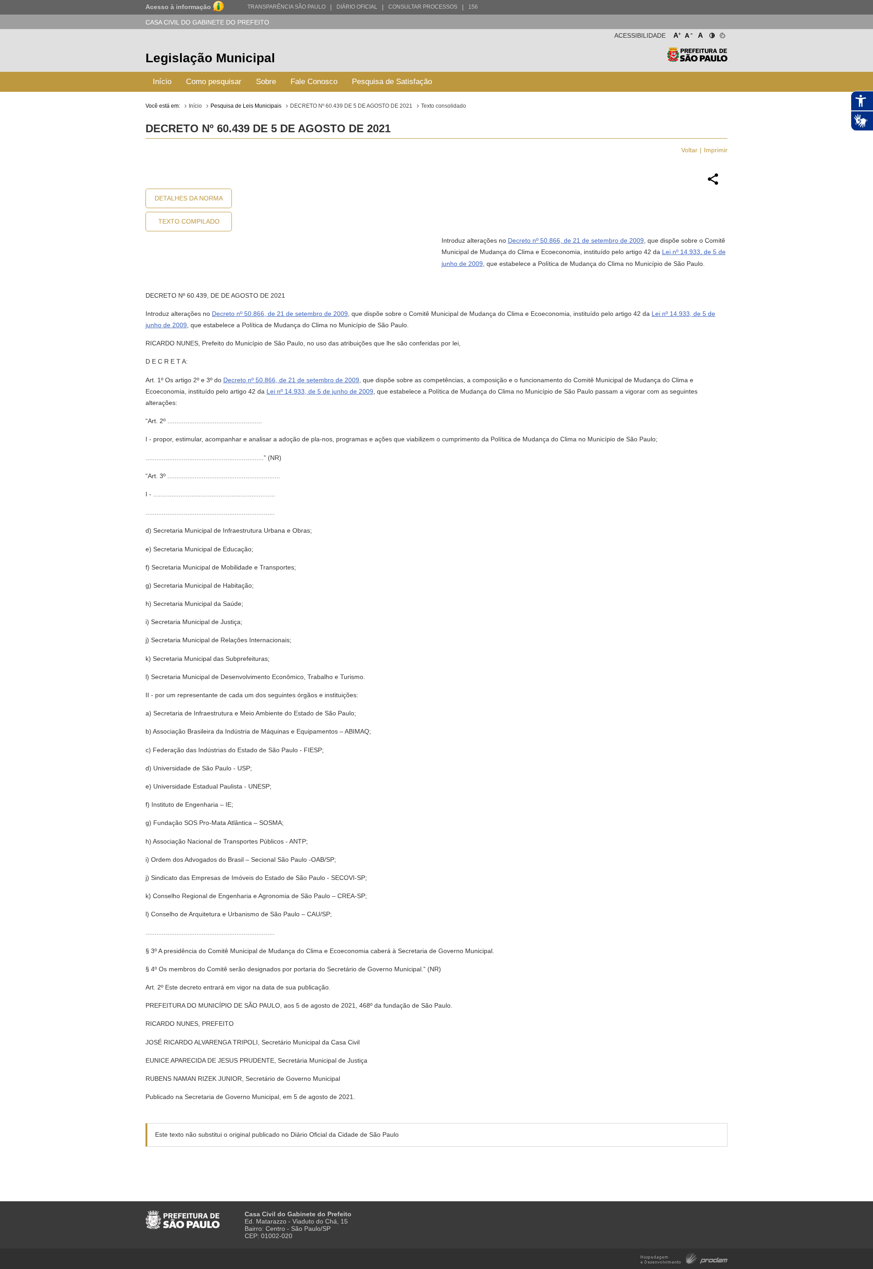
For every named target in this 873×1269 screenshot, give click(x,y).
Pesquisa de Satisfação (392, 81)
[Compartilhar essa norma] (712, 183)
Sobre (266, 81)
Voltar (689, 150)
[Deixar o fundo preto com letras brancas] (711, 33)
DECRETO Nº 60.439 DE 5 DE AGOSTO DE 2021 (351, 106)
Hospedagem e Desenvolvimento (684, 1258)
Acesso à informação (178, 6)
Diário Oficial (356, 7)
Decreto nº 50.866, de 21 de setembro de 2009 (576, 240)
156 (473, 7)
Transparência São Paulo (286, 7)
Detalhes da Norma (189, 198)
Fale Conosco (314, 81)
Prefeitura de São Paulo (697, 59)
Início (162, 81)
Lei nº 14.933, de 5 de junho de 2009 (319, 391)
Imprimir (716, 150)
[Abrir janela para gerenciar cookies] (722, 33)
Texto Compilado (189, 221)
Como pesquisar (213, 81)
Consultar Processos (422, 7)
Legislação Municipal (210, 58)
